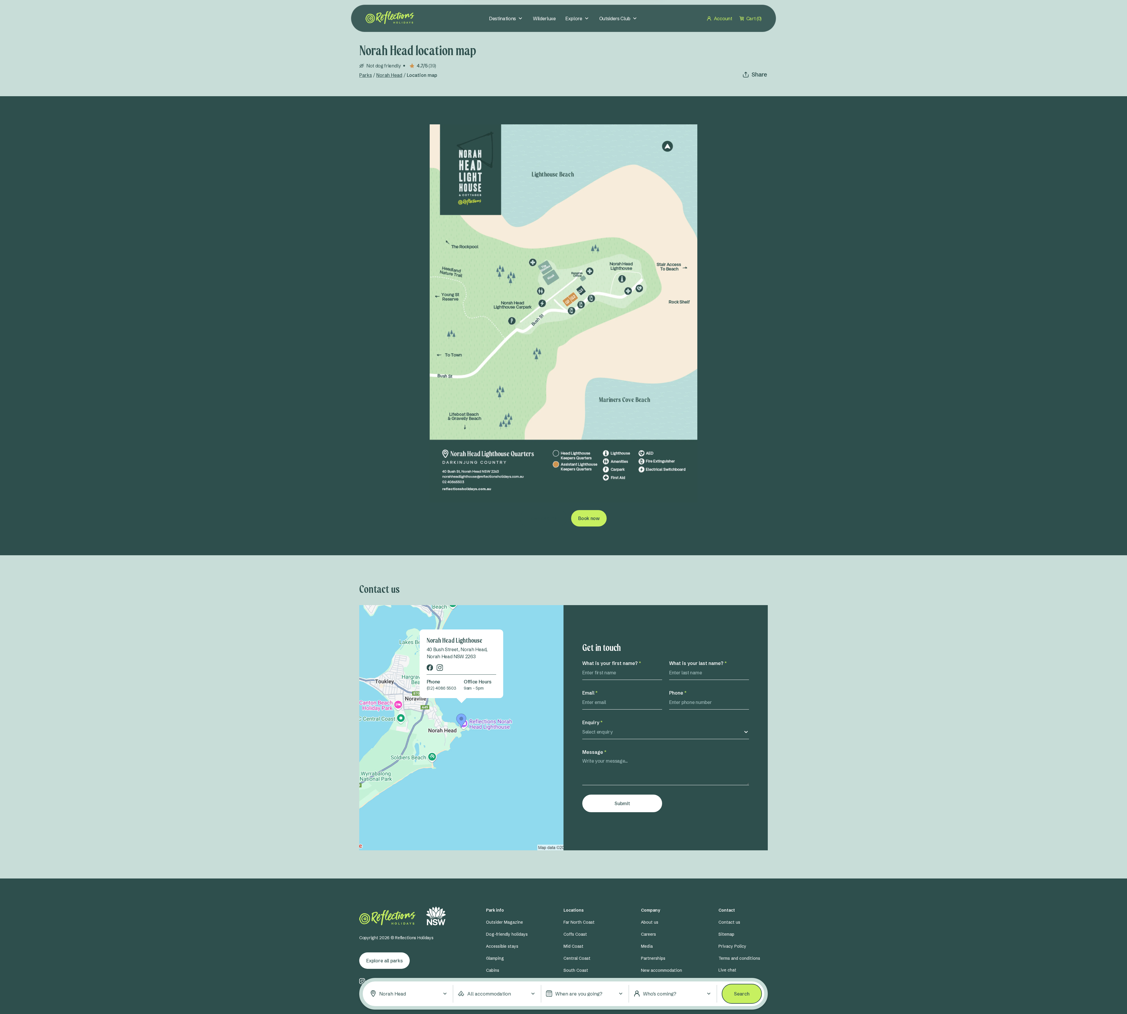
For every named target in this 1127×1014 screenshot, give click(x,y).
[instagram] (440, 667)
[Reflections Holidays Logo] (389, 17)
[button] (409, 994)
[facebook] (430, 667)
